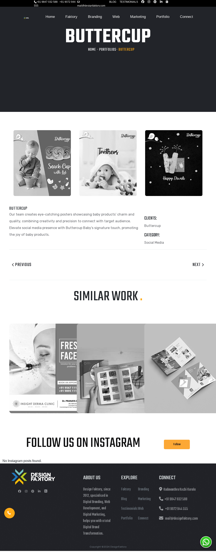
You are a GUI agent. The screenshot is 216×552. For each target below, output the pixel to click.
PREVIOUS (22, 264)
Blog (124, 499)
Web (116, 17)
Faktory (71, 17)
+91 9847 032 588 (47, 1)
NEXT (197, 264)
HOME (92, 50)
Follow (177, 444)
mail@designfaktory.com (91, 5)
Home (50, 17)
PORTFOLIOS (107, 50)
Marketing (138, 17)
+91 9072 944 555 (176, 509)
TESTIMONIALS (129, 1)
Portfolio (162, 17)
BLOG (112, 1)
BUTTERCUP (127, 50)
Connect (186, 17)
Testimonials (129, 509)
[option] (42, 163)
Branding (95, 17)
